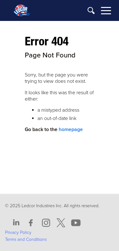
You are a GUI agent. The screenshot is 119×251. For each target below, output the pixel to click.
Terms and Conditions (26, 239)
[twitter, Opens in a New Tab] (61, 222)
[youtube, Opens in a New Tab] (75, 222)
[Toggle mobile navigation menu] (106, 11)
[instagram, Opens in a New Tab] (46, 222)
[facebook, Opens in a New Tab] (31, 222)
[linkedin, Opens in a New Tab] (16, 222)
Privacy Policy (18, 232)
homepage (71, 129)
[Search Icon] (91, 11)
